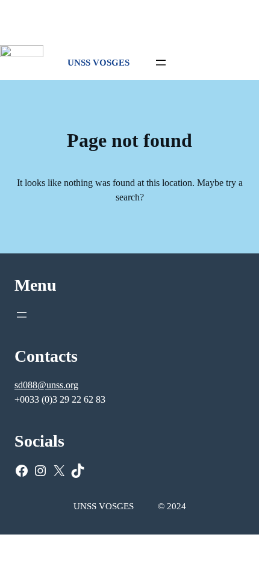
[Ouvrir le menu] (161, 62)
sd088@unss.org (46, 385)
